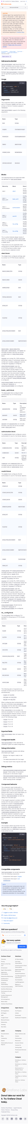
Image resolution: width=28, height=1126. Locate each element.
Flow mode (19, 51)
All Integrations (5, 1010)
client (14, 191)
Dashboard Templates (20, 1017)
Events (3, 1040)
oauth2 (15, 216)
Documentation (4, 51)
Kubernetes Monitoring (7, 976)
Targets (19, 876)
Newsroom (18, 1040)
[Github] (16, 1118)
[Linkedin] (11, 1118)
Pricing (3, 961)
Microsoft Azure (5, 1020)
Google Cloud (4, 1017)
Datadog (3, 1024)
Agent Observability (6, 970)
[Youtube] (20, 1118)
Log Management (19, 982)
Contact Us (18, 1045)
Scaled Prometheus (20, 973)
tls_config (15, 224)
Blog (2, 1036)
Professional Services (20, 1049)
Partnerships (18, 1038)
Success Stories (19, 1042)
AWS (2, 1015)
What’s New (4, 1001)
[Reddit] (25, 1118)
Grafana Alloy (20, 32)
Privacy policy (19, 950)
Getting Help (18, 1047)
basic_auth (15, 199)
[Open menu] (25, 4)
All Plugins (3, 1013)
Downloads (18, 1015)
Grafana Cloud (14, 1098)
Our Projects (18, 1010)
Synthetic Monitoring (6, 989)
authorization (16, 207)
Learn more (22, 1)
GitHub (17, 1013)
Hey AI (16, 1052)
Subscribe (22, 946)
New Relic (3, 1026)
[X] (7, 1118)
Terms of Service (15, 1)
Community (4, 1038)
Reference (3, 52)
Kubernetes (4, 1022)
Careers (17, 1036)
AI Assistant (4, 967)
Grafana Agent (13, 51)
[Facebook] (2, 1118)
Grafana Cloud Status (6, 1003)
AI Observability (19, 959)
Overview (3, 959)
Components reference (12, 52)
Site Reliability (18, 979)
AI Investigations (5, 999)
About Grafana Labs (20, 1033)
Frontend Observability (7, 986)
